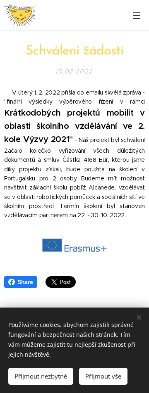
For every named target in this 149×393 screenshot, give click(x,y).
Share (25, 282)
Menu (136, 15)
